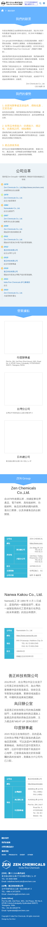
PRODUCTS (13, 855)
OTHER (30, 855)
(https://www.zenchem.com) (33, 187)
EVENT (22, 855)
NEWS (4, 855)
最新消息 (5, 851)
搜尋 (40, 3)
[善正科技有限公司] (23, 864)
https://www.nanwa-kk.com (26, 636)
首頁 (2, 10)
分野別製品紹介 (8, 847)
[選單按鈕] (44, 3)
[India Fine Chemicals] (19, 3)
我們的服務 (6, 842)
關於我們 (5, 838)
